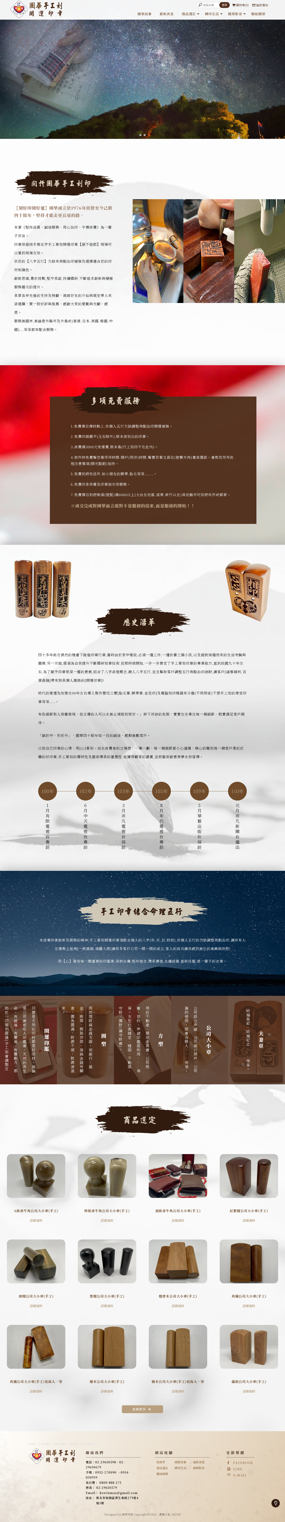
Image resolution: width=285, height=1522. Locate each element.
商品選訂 (189, 13)
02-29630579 (106, 1487)
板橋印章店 (59, 1444)
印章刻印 (73, 1444)
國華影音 (235, 13)
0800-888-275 (110, 1482)
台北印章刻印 (87, 1444)
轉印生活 (212, 13)
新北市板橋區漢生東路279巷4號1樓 (117, 1500)
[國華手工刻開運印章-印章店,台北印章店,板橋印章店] (37, 10)
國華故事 (144, 13)
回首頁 (160, 1462)
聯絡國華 (258, 13)
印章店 (32, 1444)
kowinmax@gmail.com (119, 1493)
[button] (140, 135)
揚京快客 (127, 1514)
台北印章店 (44, 1444)
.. (158, 1514)
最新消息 (167, 13)
